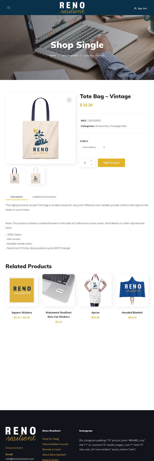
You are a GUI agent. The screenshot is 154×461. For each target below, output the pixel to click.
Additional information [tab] (44, 196)
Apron (95, 312)
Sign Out (142, 8)
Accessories (101, 126)
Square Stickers (22, 312)
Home (52, 55)
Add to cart (111, 162)
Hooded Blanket (132, 312)
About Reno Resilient (54, 454)
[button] (69, 100)
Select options (21, 303)
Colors (84, 141)
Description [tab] (17, 196)
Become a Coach (51, 449)
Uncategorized (70, 55)
